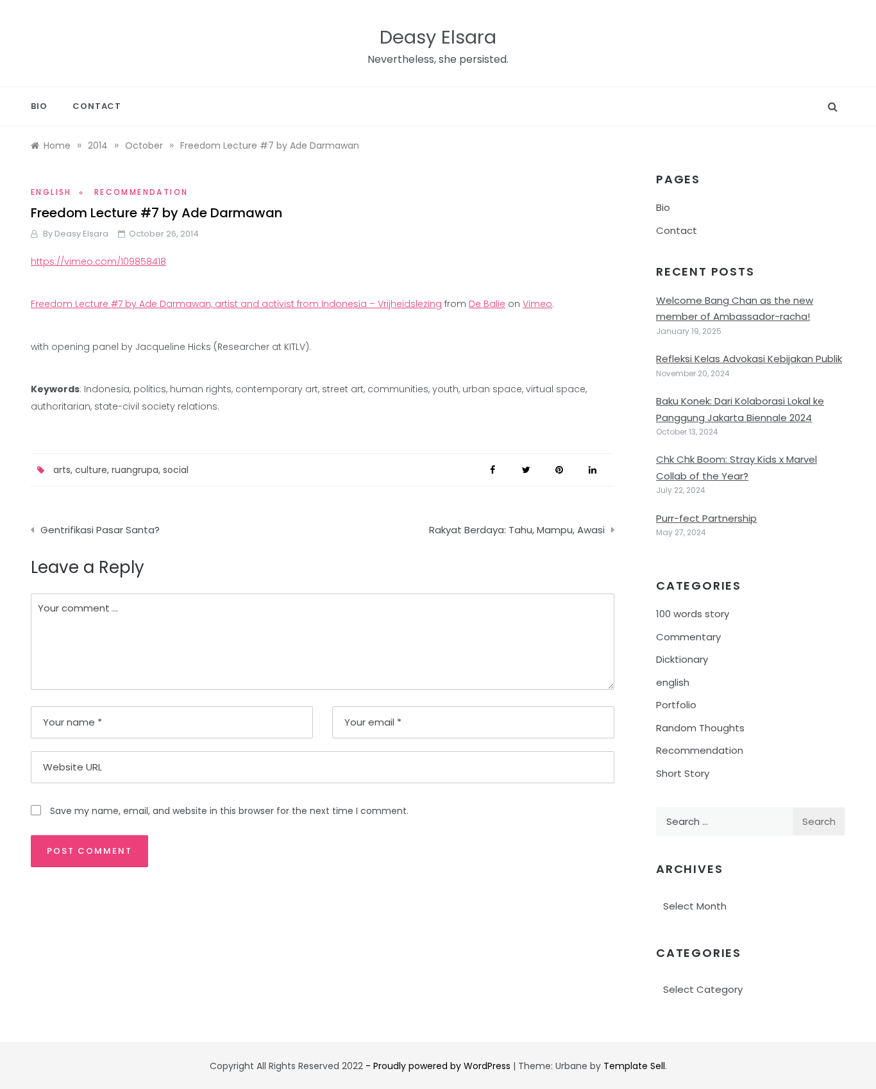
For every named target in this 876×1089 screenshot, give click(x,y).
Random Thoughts (700, 728)
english (51, 192)
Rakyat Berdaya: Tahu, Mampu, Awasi (517, 529)
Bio (39, 106)
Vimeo (537, 303)
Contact (96, 106)
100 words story (692, 613)
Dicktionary (682, 659)
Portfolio (676, 704)
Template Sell (634, 1066)
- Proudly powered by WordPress (439, 1066)
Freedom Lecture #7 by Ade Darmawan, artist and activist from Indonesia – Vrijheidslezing (236, 303)
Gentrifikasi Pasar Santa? (100, 529)
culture (91, 469)
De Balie (487, 303)
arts (62, 469)
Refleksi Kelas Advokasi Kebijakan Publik (749, 358)
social (176, 469)
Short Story (682, 773)
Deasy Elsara (438, 37)
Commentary (688, 637)
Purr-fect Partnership (706, 518)
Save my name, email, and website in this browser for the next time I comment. (229, 810)
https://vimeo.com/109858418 (98, 261)
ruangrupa (135, 469)
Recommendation (141, 192)
